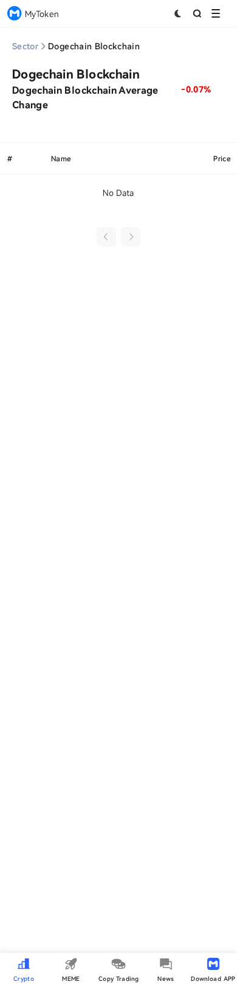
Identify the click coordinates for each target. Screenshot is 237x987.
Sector (25, 46)
